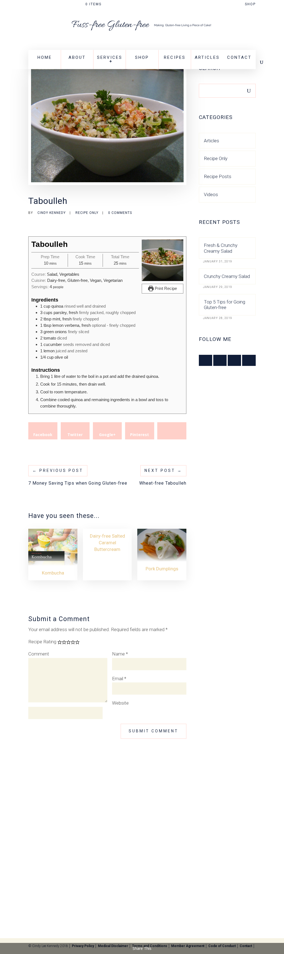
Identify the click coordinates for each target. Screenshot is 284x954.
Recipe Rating (42, 641)
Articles (207, 57)
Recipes (175, 57)
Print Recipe (165, 288)
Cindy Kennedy (51, 213)
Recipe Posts (217, 176)
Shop (250, 4)
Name (120, 654)
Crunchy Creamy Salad (227, 276)
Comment (38, 654)
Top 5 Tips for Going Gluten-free (224, 304)
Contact (239, 57)
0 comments (120, 213)
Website (120, 703)
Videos (211, 194)
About (77, 57)
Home (44, 57)
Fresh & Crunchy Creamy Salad (220, 248)
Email (119, 678)
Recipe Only (86, 213)
